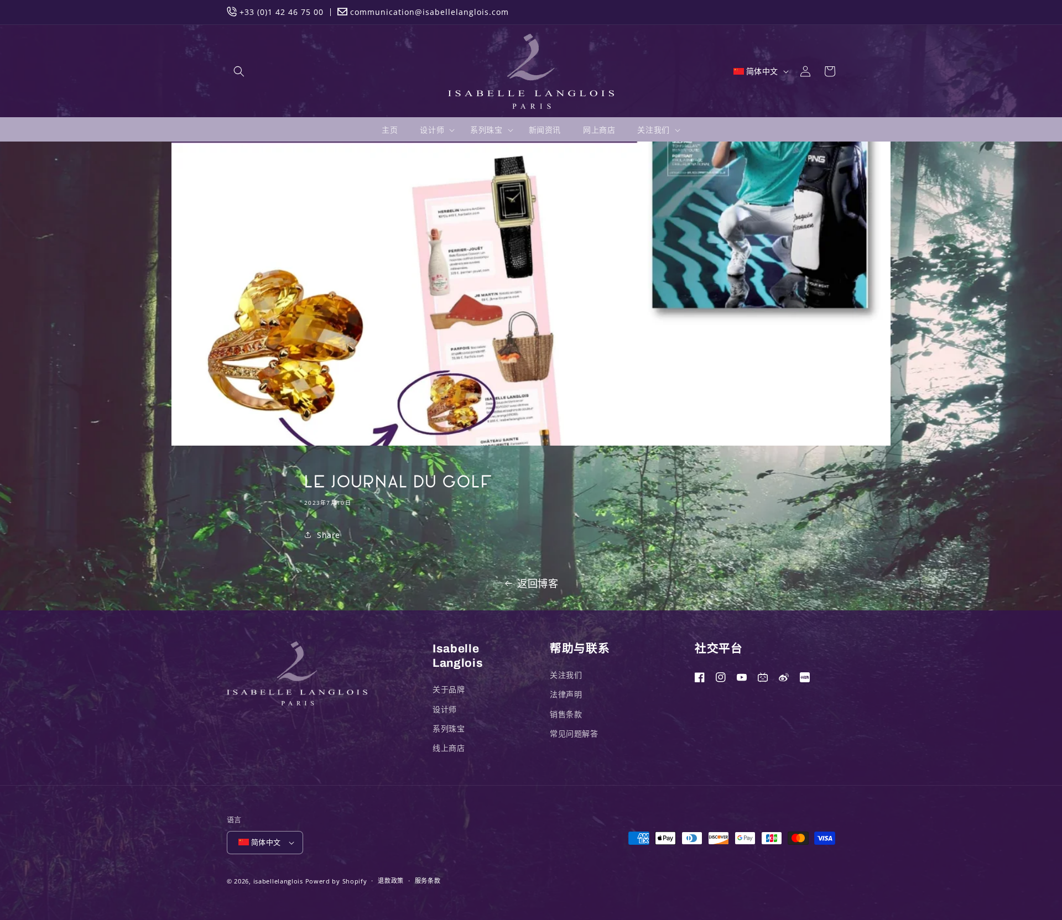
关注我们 (566, 675)
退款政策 (391, 880)
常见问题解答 (574, 733)
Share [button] (328, 535)
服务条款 (428, 880)
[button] (239, 71)
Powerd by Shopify (336, 881)
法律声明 (566, 694)
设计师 (445, 709)
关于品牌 (449, 689)
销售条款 (566, 714)
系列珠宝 (449, 728)
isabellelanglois (278, 881)
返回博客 (537, 583)
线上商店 (449, 748)
